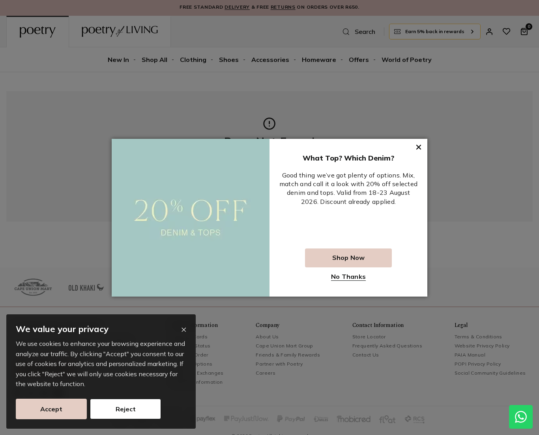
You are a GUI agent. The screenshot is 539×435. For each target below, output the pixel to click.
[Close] (183, 329)
